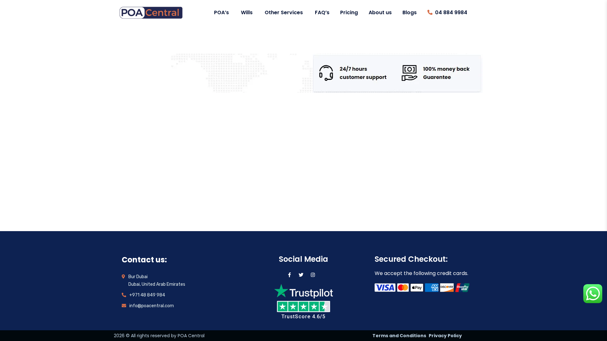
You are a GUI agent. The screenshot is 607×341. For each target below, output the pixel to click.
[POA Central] (151, 12)
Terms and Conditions (399, 335)
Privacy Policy (445, 335)
